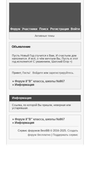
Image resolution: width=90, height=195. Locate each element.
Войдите (37, 72)
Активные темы (44, 35)
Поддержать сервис (65, 134)
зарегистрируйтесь (61, 72)
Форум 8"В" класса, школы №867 (40, 81)
